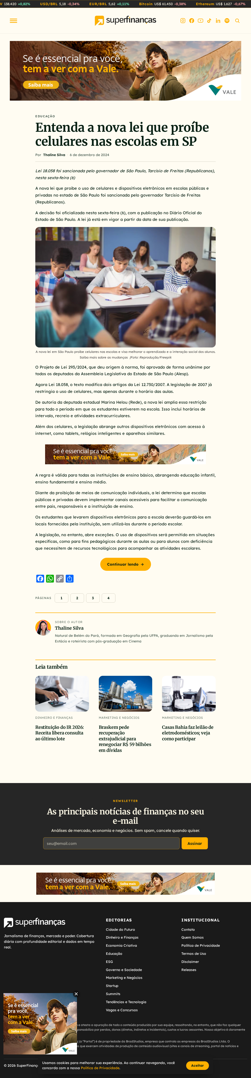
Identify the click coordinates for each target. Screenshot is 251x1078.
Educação (45, 116)
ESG (109, 961)
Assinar (195, 843)
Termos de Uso (193, 953)
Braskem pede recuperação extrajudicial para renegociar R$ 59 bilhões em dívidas (125, 738)
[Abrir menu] (13, 21)
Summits (113, 994)
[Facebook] (192, 21)
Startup (112, 986)
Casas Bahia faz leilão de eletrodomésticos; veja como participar (187, 733)
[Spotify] (227, 21)
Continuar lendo (125, 564)
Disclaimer (190, 961)
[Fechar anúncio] (76, 994)
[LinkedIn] (218, 21)
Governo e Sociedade (124, 970)
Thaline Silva (54, 155)
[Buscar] (237, 21)
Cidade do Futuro (120, 929)
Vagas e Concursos (122, 1010)
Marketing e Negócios (119, 717)
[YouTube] (200, 21)
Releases (188, 970)
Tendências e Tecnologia (126, 1002)
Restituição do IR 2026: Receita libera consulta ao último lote (59, 733)
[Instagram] (183, 21)
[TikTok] (209, 21)
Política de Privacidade (200, 945)
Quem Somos (192, 937)
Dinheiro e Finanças (54, 717)
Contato (188, 929)
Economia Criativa (121, 945)
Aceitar (197, 1065)
